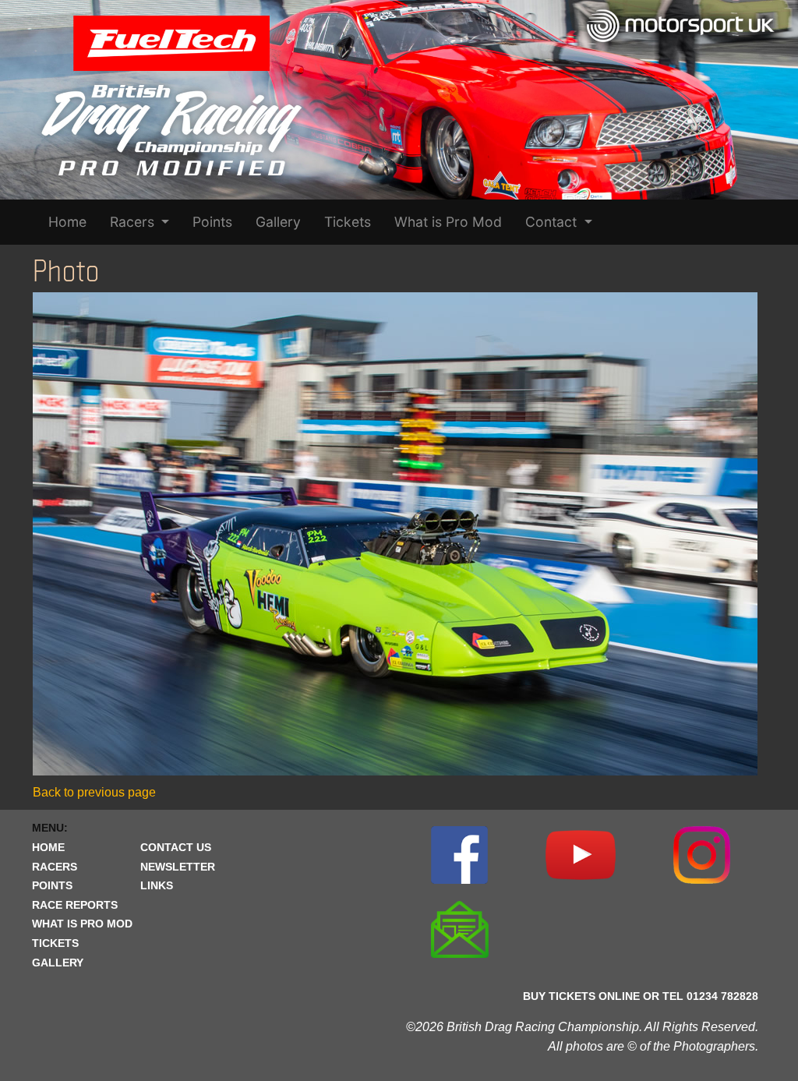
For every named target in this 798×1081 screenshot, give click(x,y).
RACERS (54, 866)
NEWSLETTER (177, 866)
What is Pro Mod (448, 222)
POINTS (52, 885)
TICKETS (55, 943)
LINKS (156, 885)
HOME (48, 847)
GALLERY (57, 962)
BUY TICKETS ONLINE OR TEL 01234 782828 (640, 996)
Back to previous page (94, 792)
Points (212, 222)
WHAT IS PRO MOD (82, 923)
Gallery (278, 222)
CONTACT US (175, 847)
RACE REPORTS (75, 905)
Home (67, 222)
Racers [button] (134, 222)
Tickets (347, 222)
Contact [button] (553, 222)
